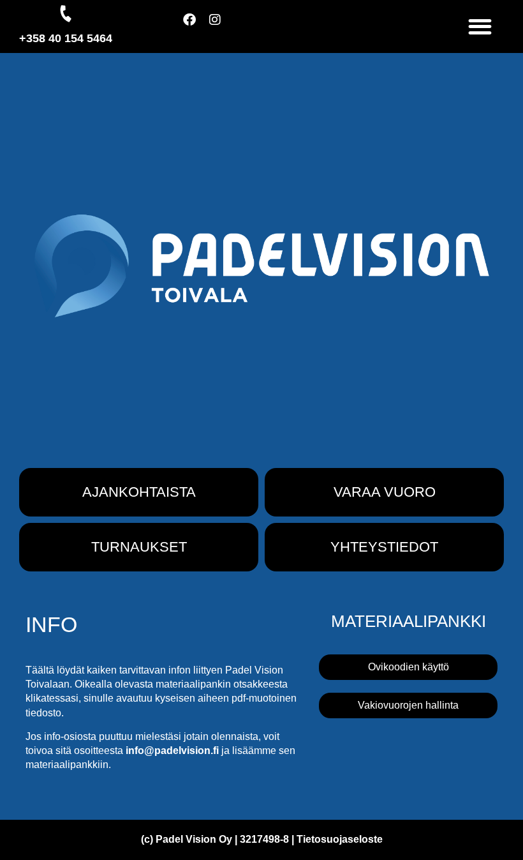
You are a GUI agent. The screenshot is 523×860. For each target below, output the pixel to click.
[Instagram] (221, 26)
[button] (480, 26)
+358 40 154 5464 (65, 38)
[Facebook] (196, 26)
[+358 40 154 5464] (66, 13)
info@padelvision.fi (172, 750)
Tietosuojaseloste (340, 839)
